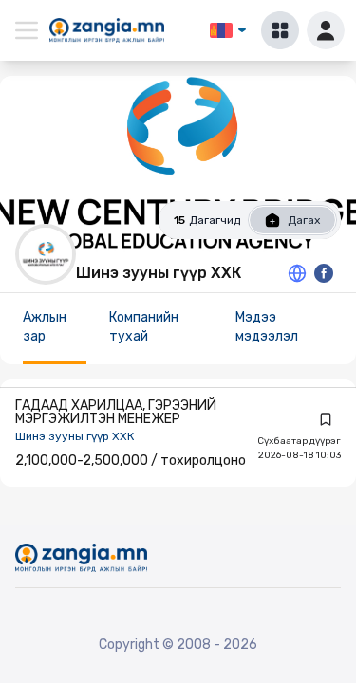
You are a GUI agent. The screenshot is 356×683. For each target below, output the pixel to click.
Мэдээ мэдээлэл (266, 326)
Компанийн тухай (143, 326)
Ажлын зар (44, 326)
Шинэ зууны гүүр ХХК (74, 436)
